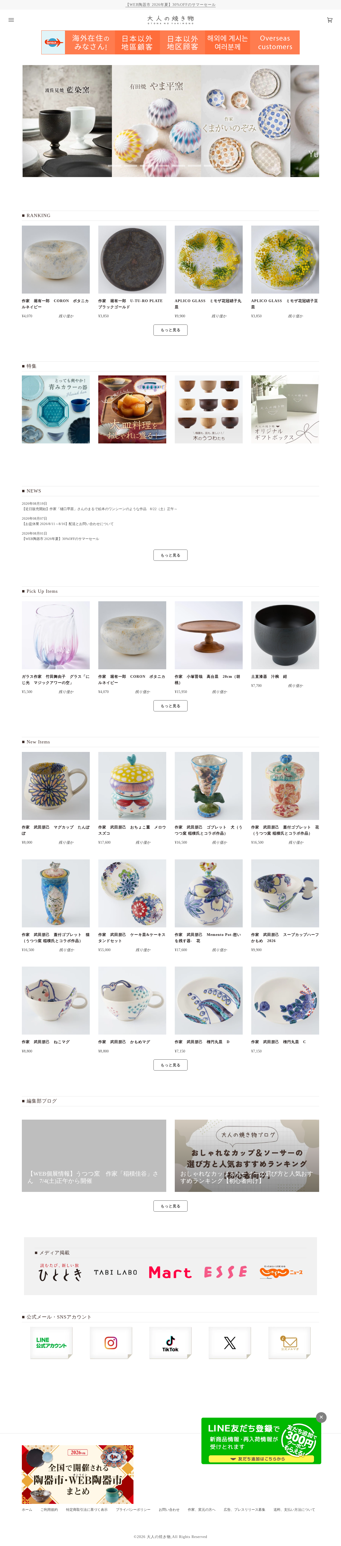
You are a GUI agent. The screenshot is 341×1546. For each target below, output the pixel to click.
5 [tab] (178, 166)
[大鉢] (132, 409)
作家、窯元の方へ (202, 1510)
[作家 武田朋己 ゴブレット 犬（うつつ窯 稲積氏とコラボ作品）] (209, 786)
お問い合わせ (169, 1510)
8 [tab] (226, 166)
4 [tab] (162, 166)
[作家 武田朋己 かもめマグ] (132, 1001)
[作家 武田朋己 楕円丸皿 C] (285, 1001)
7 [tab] (210, 166)
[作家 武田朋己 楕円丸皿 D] (209, 1001)
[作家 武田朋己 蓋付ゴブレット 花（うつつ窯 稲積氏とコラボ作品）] (285, 786)
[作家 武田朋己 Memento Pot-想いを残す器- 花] (209, 893)
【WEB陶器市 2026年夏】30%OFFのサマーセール (170, 4)
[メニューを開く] (17, 20)
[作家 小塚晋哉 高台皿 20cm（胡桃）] (209, 635)
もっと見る (171, 330)
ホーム (27, 1510)
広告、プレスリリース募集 (244, 1510)
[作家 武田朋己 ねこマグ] (56, 1001)
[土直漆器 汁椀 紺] (285, 635)
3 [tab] (146, 166)
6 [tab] (194, 166)
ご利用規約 (49, 1510)
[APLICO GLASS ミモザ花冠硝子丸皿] (209, 260)
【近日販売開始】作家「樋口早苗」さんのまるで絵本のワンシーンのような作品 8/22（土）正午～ (101, 509)
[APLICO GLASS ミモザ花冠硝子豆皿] (285, 260)
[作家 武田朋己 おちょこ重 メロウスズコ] (132, 786)
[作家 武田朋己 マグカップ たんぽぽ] (56, 786)
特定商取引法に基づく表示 (87, 1510)
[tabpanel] (66, 121)
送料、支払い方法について (294, 1510)
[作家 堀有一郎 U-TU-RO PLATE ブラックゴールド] (132, 260)
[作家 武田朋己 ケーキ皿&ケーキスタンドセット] (132, 893)
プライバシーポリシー (133, 1510)
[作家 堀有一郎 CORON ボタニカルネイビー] (56, 260)
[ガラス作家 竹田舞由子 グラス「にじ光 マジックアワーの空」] (56, 635)
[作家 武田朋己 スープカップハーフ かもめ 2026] (285, 893)
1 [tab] (114, 166)
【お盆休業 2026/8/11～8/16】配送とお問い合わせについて (68, 524)
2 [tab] (130, 166)
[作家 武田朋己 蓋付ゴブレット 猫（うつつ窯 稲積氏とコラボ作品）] (56, 893)
